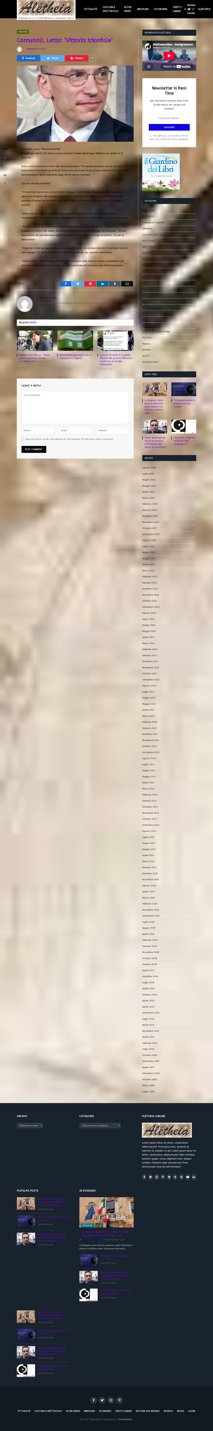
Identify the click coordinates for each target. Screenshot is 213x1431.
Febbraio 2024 (149, 649)
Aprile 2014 (148, 1007)
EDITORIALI (147, 259)
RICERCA (146, 349)
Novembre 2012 (150, 1031)
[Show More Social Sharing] (92, 58)
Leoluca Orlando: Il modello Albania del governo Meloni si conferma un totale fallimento (116, 360)
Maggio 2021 (149, 849)
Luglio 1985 (148, 1091)
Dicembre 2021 (150, 807)
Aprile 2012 (148, 1037)
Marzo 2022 (148, 788)
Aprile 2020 (148, 891)
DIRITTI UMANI (177, 9)
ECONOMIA (160, 9)
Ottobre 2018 (149, 958)
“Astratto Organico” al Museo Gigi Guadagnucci (185, 440)
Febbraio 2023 (149, 722)
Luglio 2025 (148, 546)
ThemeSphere (125, 1419)
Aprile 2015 (148, 1000)
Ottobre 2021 (149, 819)
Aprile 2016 (148, 988)
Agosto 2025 (149, 540)
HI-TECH (146, 265)
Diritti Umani (148, 240)
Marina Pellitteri (36, 49)
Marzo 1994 (148, 1085)
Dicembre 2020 (150, 873)
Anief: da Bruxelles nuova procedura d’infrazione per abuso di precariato (155, 442)
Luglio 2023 (148, 692)
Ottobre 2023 (149, 673)
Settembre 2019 (151, 916)
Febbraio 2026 (149, 504)
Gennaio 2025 (149, 582)
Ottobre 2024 (149, 601)
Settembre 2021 (151, 825)
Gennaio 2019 (149, 946)
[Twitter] (5, 166)
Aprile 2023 (148, 710)
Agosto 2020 (149, 885)
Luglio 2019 (148, 922)
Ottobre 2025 (149, 528)
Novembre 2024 (150, 595)
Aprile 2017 (148, 970)
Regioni (146, 344)
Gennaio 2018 (149, 964)
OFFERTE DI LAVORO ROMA (156, 331)
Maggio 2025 (149, 558)
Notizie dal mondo (191, 9)
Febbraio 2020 (149, 903)
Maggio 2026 (149, 486)
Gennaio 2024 (149, 655)
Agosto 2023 (149, 685)
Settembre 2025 (151, 534)
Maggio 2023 (149, 704)
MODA (145, 313)
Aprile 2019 (148, 934)
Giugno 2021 (148, 843)
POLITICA (23, 32)
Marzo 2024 (148, 643)
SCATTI (146, 356)
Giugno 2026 (148, 479)
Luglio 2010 (148, 1049)
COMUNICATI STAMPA (153, 222)
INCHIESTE (147, 277)
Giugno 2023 (148, 697)
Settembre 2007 (151, 1061)
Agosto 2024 (149, 613)
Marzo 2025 (148, 570)
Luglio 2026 (148, 473)
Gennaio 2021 (149, 867)
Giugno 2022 (148, 770)
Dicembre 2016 (150, 976)
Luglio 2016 (148, 982)
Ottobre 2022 (149, 746)
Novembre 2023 (150, 667)
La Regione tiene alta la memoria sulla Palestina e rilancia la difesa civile (154, 406)
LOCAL (145, 301)
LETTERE (146, 289)
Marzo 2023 (148, 716)
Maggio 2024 (149, 631)
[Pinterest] (5, 183)
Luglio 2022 (148, 764)
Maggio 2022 (149, 776)
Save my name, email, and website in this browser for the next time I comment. (69, 439)
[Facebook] (5, 158)
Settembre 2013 (151, 1012)
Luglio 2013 (148, 1019)
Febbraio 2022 (149, 794)
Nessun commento (80, 49)
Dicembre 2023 (150, 661)
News (145, 319)
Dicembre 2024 (150, 588)
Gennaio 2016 (149, 994)
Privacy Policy (170, 139)
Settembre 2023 (151, 679)
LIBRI (144, 295)
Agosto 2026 (149, 467)
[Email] (5, 192)
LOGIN (191, 1411)
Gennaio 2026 (149, 510)
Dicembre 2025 (150, 516)
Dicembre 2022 (150, 734)
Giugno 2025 (148, 552)
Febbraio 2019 (149, 940)
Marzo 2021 (148, 861)
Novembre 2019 (150, 910)
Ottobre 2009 (149, 1055)
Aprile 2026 (148, 492)
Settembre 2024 (151, 607)
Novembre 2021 (150, 813)
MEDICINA (143, 9)
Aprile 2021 (148, 855)
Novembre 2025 (150, 522)
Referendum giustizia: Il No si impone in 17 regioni (75, 357)
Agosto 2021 (149, 831)
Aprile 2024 (148, 637)
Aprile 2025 (148, 564)
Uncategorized (150, 362)
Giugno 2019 (148, 928)
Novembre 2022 (150, 740)
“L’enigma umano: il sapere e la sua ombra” (184, 403)
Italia (145, 283)
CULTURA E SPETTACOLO (110, 9)
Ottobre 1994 (149, 1079)
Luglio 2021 (148, 837)
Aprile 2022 (148, 782)
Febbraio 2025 (149, 576)
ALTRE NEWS (127, 9)
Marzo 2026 (148, 498)
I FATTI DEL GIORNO (152, 271)
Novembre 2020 (150, 879)
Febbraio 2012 (149, 1043)
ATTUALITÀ (90, 9)
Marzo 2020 (148, 897)
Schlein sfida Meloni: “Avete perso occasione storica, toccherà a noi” (34, 358)
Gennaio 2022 (149, 801)
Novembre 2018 (150, 952)
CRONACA (147, 228)
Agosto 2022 (149, 758)
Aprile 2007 (148, 1067)
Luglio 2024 (148, 619)
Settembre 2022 (151, 752)
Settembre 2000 (151, 1073)
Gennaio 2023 (149, 728)
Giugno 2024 (148, 625)
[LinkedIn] (5, 175)
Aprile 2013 (148, 1025)
